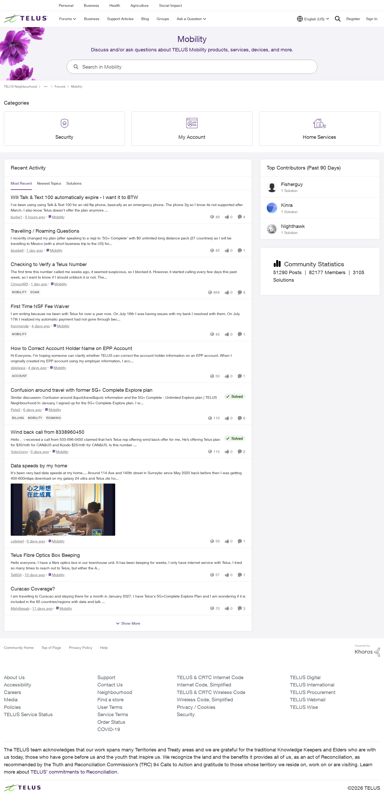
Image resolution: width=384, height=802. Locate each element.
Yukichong (19, 451)
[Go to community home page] (26, 19)
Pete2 (15, 409)
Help (104, 647)
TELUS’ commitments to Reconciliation (74, 772)
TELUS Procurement (312, 692)
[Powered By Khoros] (367, 651)
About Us (14, 677)
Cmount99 (19, 284)
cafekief (17, 541)
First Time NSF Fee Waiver (40, 306)
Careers (12, 692)
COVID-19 (108, 729)
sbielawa (18, 367)
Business (91, 5)
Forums (60, 86)
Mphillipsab (20, 608)
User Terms (110, 707)
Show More (130, 623)
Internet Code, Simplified (204, 685)
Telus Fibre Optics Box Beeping (45, 555)
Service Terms (112, 714)
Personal (66, 5)
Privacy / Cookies (196, 707)
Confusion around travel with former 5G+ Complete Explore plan (82, 390)
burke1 (16, 217)
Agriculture (140, 5)
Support (106, 677)
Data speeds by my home (39, 465)
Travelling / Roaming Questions (45, 231)
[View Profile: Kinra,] (272, 208)
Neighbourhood (114, 692)
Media (11, 699)
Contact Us (110, 685)
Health (114, 5)
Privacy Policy (80, 647)
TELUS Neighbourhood (20, 86)
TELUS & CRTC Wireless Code (211, 692)
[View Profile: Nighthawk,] (272, 229)
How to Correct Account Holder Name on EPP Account (71, 348)
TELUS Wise (304, 707)
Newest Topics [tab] (49, 183)
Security (186, 714)
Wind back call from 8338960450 (47, 432)
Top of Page (51, 647)
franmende (20, 326)
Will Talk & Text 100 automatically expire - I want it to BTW (74, 197)
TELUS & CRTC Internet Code (210, 677)
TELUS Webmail (307, 699)
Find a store (110, 699)
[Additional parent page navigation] (46, 86)
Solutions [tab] (74, 183)
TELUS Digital (305, 677)
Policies (12, 707)
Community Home (19, 647)
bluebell (17, 250)
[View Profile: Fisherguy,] (272, 187)
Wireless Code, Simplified (205, 699)
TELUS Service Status (28, 714)
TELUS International (312, 685)
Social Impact (170, 5)
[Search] (338, 19)
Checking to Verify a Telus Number (49, 264)
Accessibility (17, 685)
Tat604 (16, 574)
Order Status (111, 722)
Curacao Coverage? (33, 589)
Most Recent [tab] (21, 183)
